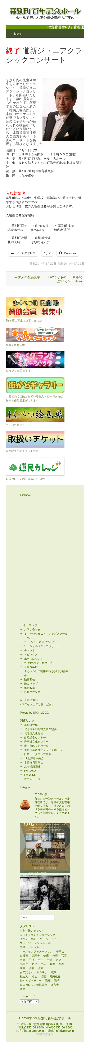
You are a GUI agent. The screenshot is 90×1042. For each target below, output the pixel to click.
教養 (52, 964)
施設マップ (31, 683)
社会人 (24, 976)
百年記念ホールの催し (33, 972)
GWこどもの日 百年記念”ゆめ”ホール (65, 279)
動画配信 (29, 679)
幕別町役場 (31, 725)
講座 (48, 980)
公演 (55, 955)
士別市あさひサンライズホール (43, 750)
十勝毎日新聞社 (33, 762)
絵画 (43, 976)
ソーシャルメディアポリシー (41, 646)
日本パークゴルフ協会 (37, 754)
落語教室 (29, 688)
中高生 (60, 951)
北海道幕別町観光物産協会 (40, 729)
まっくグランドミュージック (37, 935)
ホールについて (33, 658)
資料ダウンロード (35, 692)
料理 (61, 964)
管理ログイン (45, 1034)
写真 (64, 955)
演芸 (40, 968)
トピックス (31, 654)
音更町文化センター (36, 741)
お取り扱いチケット (32, 930)
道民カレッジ (32, 779)
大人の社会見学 (27, 277)
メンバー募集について (41, 642)
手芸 (43, 964)
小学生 (24, 964)
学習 (49, 960)
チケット (29, 650)
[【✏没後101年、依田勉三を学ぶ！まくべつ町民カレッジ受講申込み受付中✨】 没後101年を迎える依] (45, 900)
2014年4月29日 (46, 263)
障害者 (55, 985)
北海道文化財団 (33, 733)
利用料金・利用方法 (40, 663)
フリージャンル (29, 947)
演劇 (31, 968)
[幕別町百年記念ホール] (45, 12)
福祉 (34, 976)
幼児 (34, 964)
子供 (31, 960)
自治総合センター (35, 737)
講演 (57, 980)
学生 (40, 960)
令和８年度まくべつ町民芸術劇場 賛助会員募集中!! (46, 671)
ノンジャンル (42, 943)
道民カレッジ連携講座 (33, 985)
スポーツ (25, 943)
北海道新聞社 (32, 766)
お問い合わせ (32, 629)
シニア (55, 939)
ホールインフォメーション (36, 951)
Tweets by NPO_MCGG (34, 712)
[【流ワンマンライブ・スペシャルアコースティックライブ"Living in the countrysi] (45, 848)
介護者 (24, 955)
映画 (22, 968)
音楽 (22, 989)
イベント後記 (28, 939)
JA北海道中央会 (34, 758)
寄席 (58, 960)
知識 (53, 972)
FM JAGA (30, 771)
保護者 (36, 955)
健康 (46, 955)
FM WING (30, 775)
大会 (22, 960)
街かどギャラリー (31, 980)
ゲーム (44, 939)
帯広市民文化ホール (36, 746)
